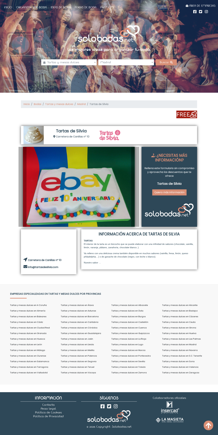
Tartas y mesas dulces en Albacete (129, 305)
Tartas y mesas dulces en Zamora (129, 372)
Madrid (81, 104)
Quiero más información (169, 192)
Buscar (165, 62)
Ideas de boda (61, 7)
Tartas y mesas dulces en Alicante (180, 305)
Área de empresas (201, 6)
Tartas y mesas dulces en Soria (178, 361)
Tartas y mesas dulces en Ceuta (178, 322)
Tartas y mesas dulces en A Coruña (28, 305)
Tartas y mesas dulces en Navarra (180, 350)
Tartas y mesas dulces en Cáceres (180, 316)
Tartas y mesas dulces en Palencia (79, 355)
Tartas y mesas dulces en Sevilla (128, 361)
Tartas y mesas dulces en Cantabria (79, 322)
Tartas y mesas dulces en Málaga (27, 350)
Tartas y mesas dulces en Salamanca (29, 361)
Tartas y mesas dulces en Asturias (78, 310)
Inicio (8, 7)
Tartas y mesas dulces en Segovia (78, 361)
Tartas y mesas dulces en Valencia (180, 367)
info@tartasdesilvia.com (43, 267)
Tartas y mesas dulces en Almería (27, 310)
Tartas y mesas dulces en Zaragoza (180, 372)
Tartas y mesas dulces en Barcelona (80, 316)
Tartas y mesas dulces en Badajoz (180, 310)
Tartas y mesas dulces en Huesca (27, 339)
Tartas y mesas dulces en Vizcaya (78, 372)
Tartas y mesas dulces (59, 104)
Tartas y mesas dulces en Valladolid (29, 372)
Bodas (37, 104)
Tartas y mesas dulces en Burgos (128, 316)
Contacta (48, 405)
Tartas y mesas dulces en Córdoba (79, 327)
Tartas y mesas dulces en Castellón (129, 322)
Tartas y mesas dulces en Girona (179, 327)
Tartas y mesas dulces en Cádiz (26, 322)
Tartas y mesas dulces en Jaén (77, 339)
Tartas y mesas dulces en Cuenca (129, 327)
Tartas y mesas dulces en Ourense (28, 355)
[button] (22, 187)
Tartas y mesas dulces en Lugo (127, 344)
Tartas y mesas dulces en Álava (77, 305)
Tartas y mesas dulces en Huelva (179, 333)
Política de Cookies (48, 412)
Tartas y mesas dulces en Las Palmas (181, 339)
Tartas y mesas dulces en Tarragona (29, 367)
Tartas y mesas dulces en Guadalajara (81, 333)
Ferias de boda (85, 7)
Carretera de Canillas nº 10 (72, 136)
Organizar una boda (31, 7)
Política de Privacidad (48, 416)
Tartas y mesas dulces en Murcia (128, 350)
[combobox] (69, 62)
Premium (107, 7)
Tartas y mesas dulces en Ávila (127, 310)
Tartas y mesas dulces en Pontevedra (131, 355)
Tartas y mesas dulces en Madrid (179, 344)
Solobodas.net (122, 426)
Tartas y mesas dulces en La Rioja (128, 339)
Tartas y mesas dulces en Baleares (28, 316)
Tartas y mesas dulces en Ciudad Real (30, 327)
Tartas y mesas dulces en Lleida (77, 344)
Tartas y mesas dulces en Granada (28, 333)
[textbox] (69, 62)
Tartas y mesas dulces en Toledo (128, 367)
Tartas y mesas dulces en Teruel (77, 367)
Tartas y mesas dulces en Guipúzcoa (130, 333)
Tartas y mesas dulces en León (26, 344)
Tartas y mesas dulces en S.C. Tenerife (182, 355)
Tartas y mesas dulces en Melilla (77, 350)
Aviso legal (48, 408)
